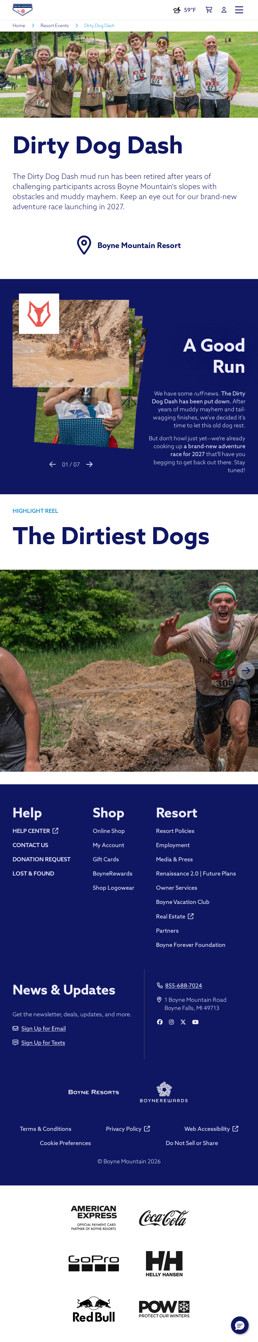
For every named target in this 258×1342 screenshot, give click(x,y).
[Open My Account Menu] (224, 10)
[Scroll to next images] (246, 671)
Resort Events (55, 25)
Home (19, 25)
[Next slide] (89, 464)
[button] (240, 1325)
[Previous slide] (52, 464)
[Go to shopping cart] (208, 10)
